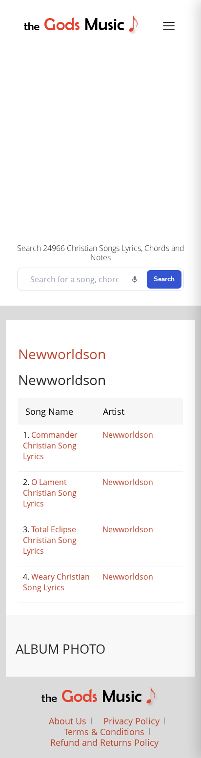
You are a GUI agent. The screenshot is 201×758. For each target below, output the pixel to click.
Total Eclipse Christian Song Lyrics (50, 540)
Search (164, 279)
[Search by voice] (134, 279)
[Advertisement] (100, 137)
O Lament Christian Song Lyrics (50, 493)
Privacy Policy (131, 721)
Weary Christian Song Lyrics (56, 582)
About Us (67, 721)
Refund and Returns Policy (104, 742)
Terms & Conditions (104, 732)
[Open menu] (169, 26)
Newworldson (62, 354)
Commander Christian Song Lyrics (50, 445)
